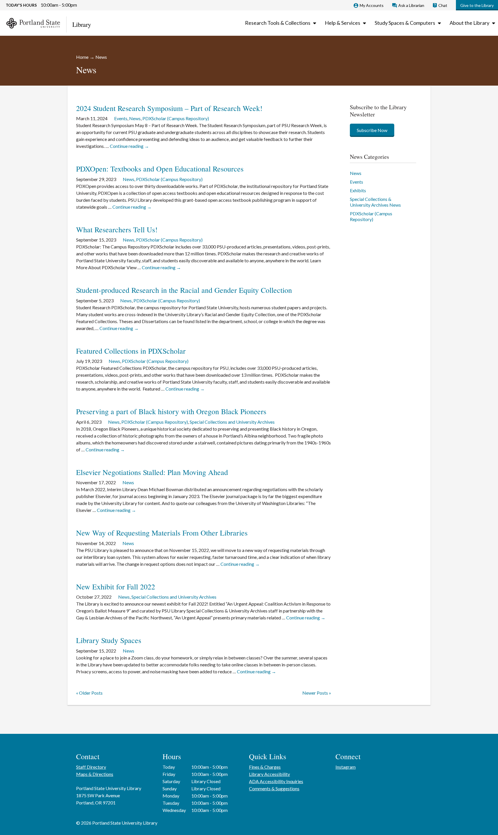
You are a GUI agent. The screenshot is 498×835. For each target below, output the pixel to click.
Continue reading (129, 146)
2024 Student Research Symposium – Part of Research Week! (169, 108)
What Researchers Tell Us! (117, 229)
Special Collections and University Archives (232, 422)
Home (82, 57)
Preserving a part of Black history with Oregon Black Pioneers (171, 411)
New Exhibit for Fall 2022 (115, 586)
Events (120, 118)
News (135, 118)
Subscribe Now (372, 130)
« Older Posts (89, 692)
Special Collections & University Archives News (375, 202)
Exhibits (358, 190)
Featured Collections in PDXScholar (131, 351)
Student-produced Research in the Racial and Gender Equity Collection (184, 290)
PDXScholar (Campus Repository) (175, 118)
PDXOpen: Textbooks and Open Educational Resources (160, 169)
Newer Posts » (316, 692)
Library (81, 24)
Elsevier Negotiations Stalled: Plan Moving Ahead (152, 472)
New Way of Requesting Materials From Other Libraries (162, 533)
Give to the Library (477, 5)
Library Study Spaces (108, 640)
